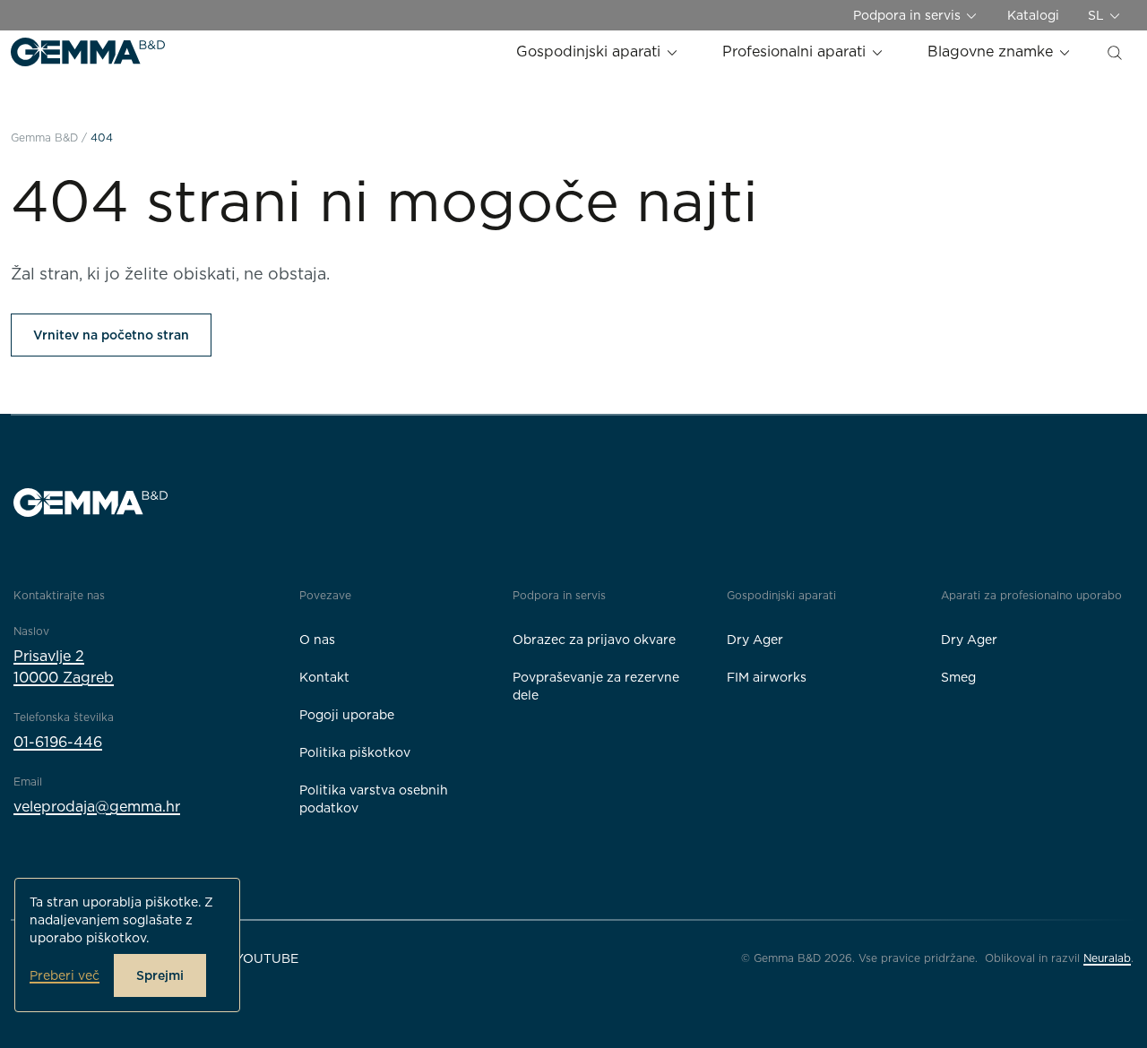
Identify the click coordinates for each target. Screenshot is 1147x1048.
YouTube (266, 958)
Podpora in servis (908, 15)
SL (1098, 15)
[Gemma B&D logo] (88, 51)
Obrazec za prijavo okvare (594, 639)
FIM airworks (766, 677)
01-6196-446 (57, 742)
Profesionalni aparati (796, 51)
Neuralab (1107, 958)
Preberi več (64, 975)
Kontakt (324, 677)
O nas (317, 639)
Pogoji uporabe (346, 715)
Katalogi (1033, 15)
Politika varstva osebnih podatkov (373, 799)
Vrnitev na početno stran (111, 335)
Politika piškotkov (354, 752)
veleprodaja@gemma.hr (96, 806)
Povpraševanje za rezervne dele (596, 686)
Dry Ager (755, 639)
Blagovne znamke (992, 51)
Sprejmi (160, 975)
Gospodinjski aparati (590, 51)
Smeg (958, 677)
